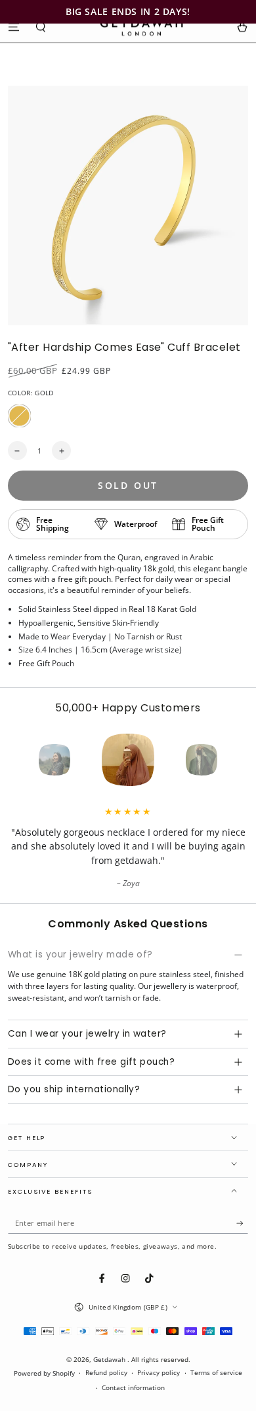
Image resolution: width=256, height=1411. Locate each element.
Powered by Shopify (44, 1373)
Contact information (133, 1388)
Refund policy (106, 1372)
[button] (41, 26)
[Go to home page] (141, 27)
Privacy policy (158, 1372)
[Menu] (14, 26)
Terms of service (216, 1372)
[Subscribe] (242, 1223)
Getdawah (110, 1359)
